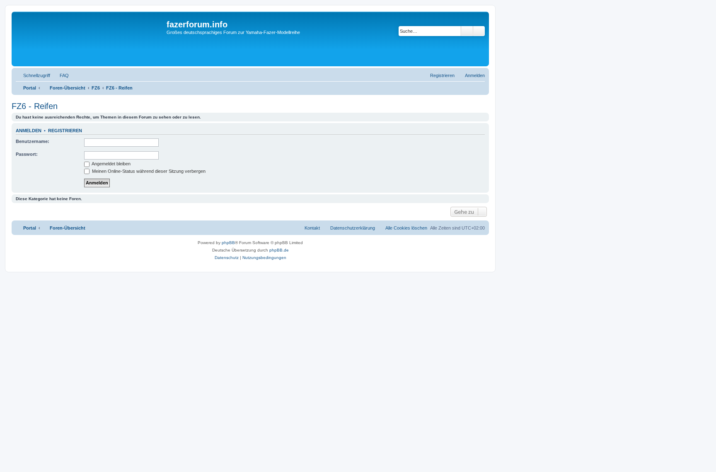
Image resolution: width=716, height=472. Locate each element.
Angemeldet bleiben (111, 163)
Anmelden (28, 130)
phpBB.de (279, 250)
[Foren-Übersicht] (90, 39)
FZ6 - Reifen (35, 106)
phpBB (228, 242)
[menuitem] (60, 75)
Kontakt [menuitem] (312, 227)
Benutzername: (32, 141)
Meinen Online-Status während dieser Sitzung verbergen (148, 171)
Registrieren (65, 130)
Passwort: (27, 154)
